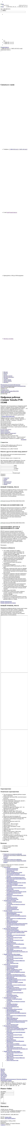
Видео (5, 480)
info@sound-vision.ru (12, 212)
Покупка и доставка (8, 338)
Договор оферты (7, 381)
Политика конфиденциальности (8, 1079)
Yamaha (9, 386)
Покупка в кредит (7, 375)
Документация (7, 483)
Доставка (5, 378)
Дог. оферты (4, 1076)
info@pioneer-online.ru (10, 1118)
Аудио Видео (7, 867)
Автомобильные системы (10, 900)
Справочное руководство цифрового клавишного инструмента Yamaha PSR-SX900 (14, 860)
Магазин (5, 372)
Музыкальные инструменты (7, 384)
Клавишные (14, 386)
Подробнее (23, 439)
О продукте (6, 478)
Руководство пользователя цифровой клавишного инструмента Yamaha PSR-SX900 (14, 854)
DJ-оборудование (8, 910)
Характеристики (7, 481)
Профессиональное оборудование (12, 954)
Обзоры (5, 484)
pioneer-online (8, 1117)
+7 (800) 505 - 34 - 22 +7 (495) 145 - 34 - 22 (16, 6)
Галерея (5, 479)
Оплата (5, 374)
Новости (5, 373)
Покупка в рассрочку (8, 377)
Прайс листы (4, 1075)
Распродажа (3, 1074)
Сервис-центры (7, 379)
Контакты (5, 382)
